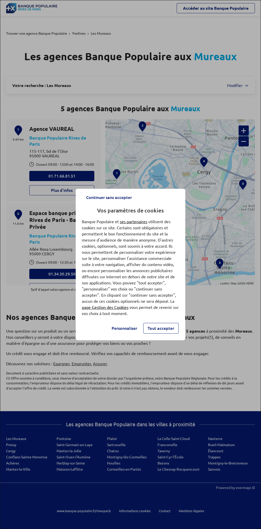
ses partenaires (133, 221)
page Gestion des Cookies (105, 307)
